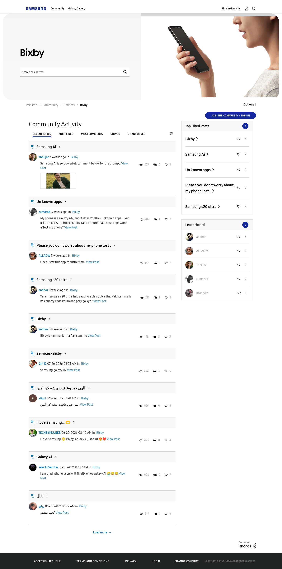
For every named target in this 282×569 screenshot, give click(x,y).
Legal (157, 561)
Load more (100, 532)
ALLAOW (44, 256)
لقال (40, 496)
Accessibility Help (47, 561)
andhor (43, 290)
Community (57, 8)
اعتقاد (42, 398)
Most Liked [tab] (66, 134)
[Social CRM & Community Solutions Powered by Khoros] (247, 545)
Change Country (187, 561)
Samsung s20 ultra (52, 279)
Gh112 (42, 363)
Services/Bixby (49, 353)
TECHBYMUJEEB (50, 432)
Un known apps (49, 201)
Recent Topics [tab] (42, 134)
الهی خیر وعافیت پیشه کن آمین (60, 388)
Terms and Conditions (93, 561)
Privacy (130, 561)
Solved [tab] (115, 134)
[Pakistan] (36, 8)
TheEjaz (44, 157)
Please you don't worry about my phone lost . (73, 245)
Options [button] (248, 104)
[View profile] (33, 157)
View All (217, 126)
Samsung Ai (46, 147)
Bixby (74, 157)
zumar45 (44, 212)
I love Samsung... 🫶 (53, 422)
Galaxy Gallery (76, 8)
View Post (70, 227)
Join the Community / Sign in (230, 115)
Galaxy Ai (44, 457)
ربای (41, 506)
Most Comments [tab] (92, 134)
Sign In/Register (231, 8)
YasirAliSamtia (48, 467)
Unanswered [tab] (136, 134)
